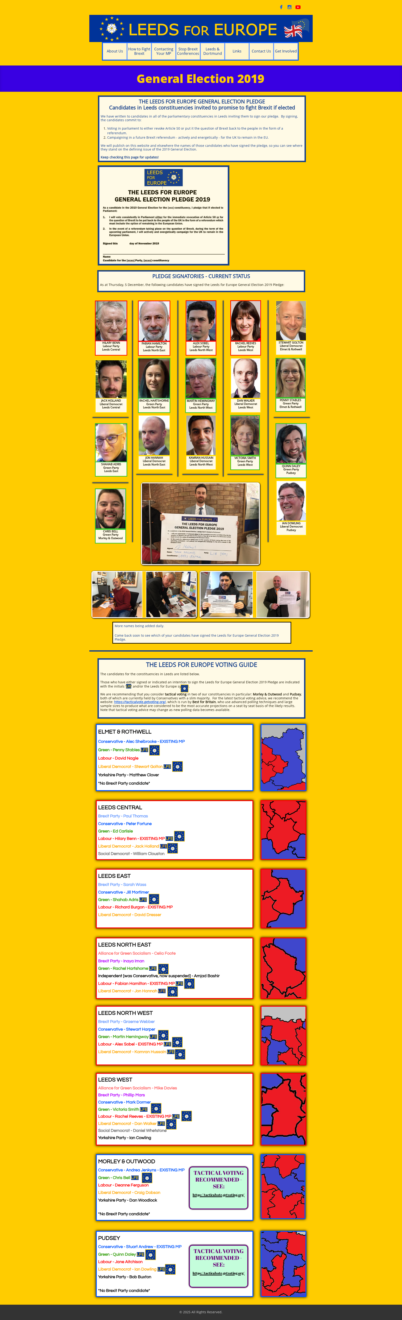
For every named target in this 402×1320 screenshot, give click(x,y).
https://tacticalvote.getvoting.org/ (140, 702)
